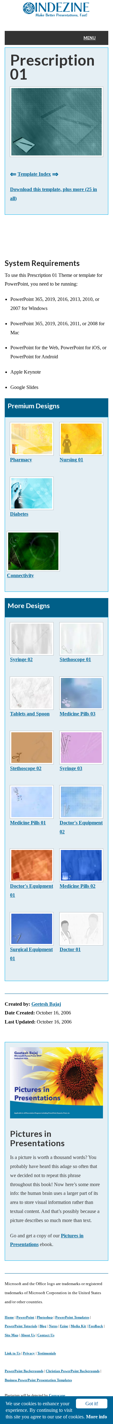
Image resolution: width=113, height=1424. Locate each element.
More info (96, 1416)
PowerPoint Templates (72, 1317)
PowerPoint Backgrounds (24, 1371)
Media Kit (78, 1326)
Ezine (64, 1326)
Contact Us (45, 1335)
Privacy (29, 1353)
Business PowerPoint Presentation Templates (38, 1380)
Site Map (11, 1335)
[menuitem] (93, 38)
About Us (28, 1335)
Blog (43, 1326)
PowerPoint (25, 1317)
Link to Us (12, 1353)
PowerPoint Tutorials (21, 1326)
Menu (89, 37)
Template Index (34, 174)
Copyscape (57, 1395)
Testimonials (46, 1353)
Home (9, 1317)
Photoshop (45, 1317)
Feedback (96, 1326)
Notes (53, 1326)
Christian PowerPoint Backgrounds (73, 1371)
